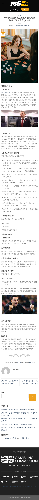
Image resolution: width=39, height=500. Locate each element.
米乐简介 (13, 486)
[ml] (19, 3)
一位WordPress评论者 (8, 438)
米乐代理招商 (32, 486)
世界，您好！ (26, 438)
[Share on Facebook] (14, 355)
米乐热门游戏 (21, 486)
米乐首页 (6, 486)
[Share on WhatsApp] (10, 355)
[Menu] (2, 3)
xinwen (27, 25)
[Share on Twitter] (17, 355)
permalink (31, 362)
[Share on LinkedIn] (28, 355)
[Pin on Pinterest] (24, 355)
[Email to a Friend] (21, 355)
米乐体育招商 (6, 93)
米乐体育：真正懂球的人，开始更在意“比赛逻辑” (17, 409)
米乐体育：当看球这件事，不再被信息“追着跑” (17, 424)
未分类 (19, 15)
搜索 (2, 392)
